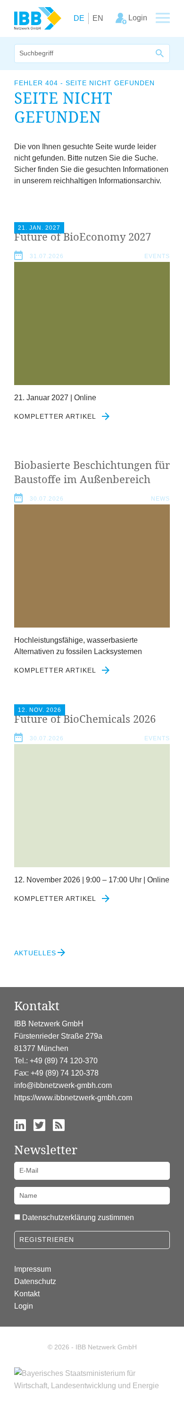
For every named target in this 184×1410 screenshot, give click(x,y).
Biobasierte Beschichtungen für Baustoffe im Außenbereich (92, 472)
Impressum (32, 1269)
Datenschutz (35, 1281)
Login (23, 1306)
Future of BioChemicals (85, 718)
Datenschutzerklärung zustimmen (78, 1217)
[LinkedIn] (20, 1124)
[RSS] (59, 1124)
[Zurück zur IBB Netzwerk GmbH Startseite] (37, 18)
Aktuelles (35, 953)
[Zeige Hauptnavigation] (163, 18)
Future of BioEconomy (82, 236)
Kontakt (27, 1294)
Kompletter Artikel (56, 416)
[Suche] (160, 53)
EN (97, 18)
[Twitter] (39, 1124)
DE (79, 18)
